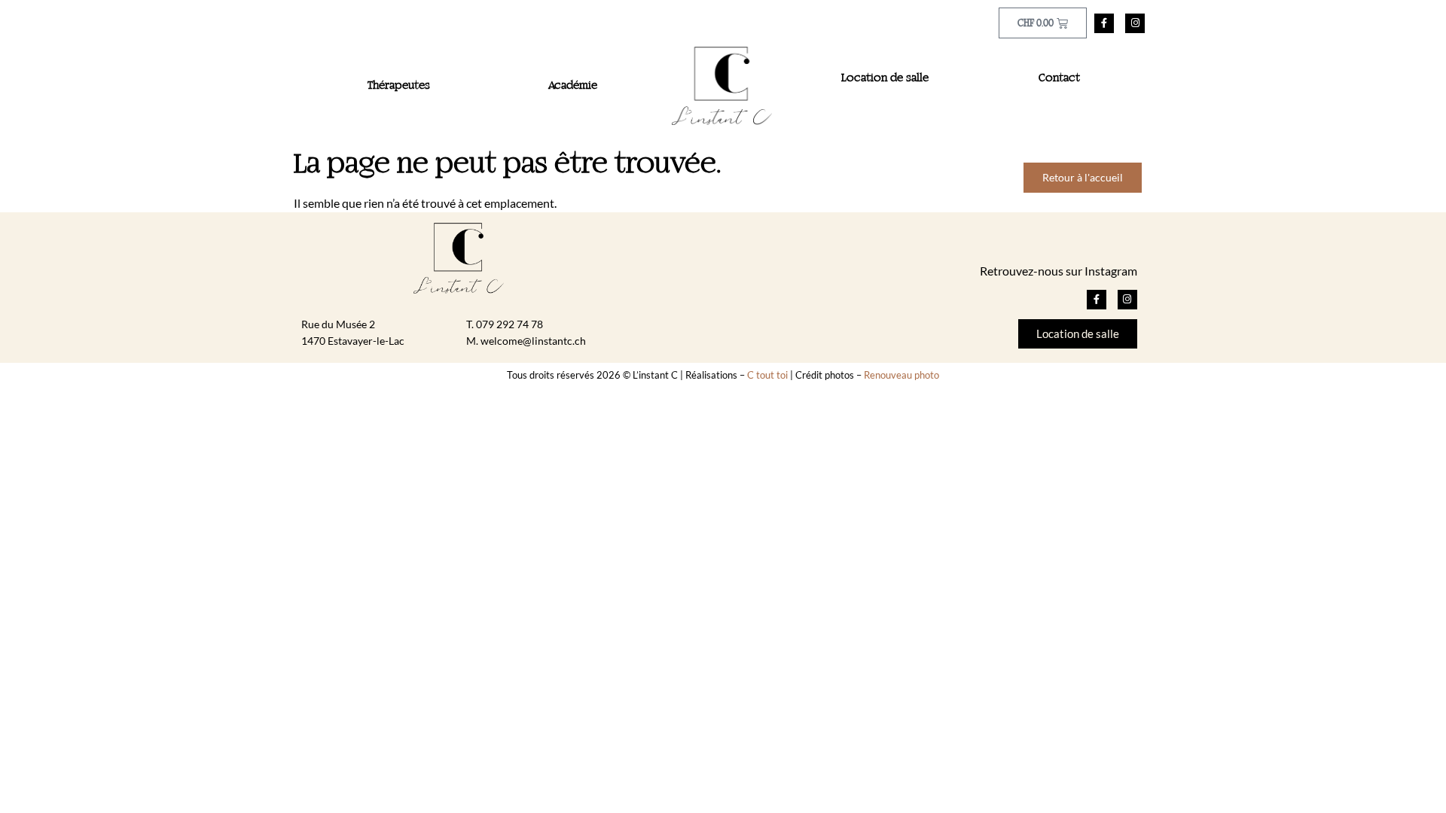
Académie (572, 86)
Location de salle (885, 78)
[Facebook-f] (1104, 23)
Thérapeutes (399, 86)
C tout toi (767, 375)
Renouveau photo (901, 375)
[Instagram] (1135, 23)
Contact (1059, 78)
